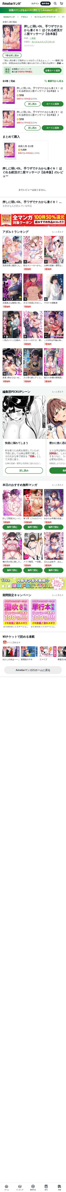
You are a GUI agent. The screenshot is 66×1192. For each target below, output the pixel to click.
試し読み (32, 103)
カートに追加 (52, 103)
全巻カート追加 (52, 70)
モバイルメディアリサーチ (43, 41)
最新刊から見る (55, 81)
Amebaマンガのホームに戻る (33, 670)
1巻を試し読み (12, 55)
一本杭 (33, 38)
